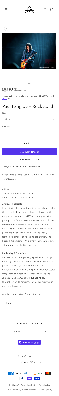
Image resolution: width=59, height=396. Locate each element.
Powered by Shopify (28, 385)
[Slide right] (36, 83)
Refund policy (44, 385)
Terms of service (30, 390)
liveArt (17, 385)
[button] (6, 9)
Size (4, 113)
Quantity (6, 126)
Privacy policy (15, 390)
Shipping (5, 91)
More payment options (29, 159)
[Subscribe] (44, 331)
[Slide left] (23, 83)
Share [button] (8, 303)
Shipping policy (45, 390)
